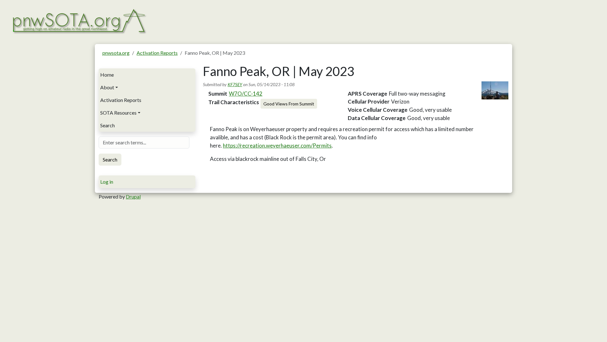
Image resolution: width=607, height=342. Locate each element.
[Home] (79, 20)
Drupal (133, 196)
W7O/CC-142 (245, 93)
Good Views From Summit (288, 103)
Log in (106, 182)
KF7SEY (235, 84)
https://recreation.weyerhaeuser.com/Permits (277, 145)
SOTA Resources (118, 113)
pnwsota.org (116, 53)
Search (107, 125)
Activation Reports (157, 53)
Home (107, 75)
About (107, 87)
